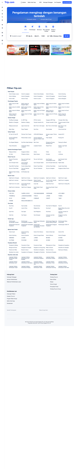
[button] (2, 2)
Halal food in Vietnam (51, 178)
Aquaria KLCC (61, 134)
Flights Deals (61, 162)
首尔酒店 (60, 237)
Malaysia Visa (37, 208)
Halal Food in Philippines (26, 180)
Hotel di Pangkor (62, 235)
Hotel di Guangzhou (38, 96)
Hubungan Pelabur (11, 293)
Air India (11, 154)
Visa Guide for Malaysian (51, 205)
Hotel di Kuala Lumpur (14, 94)
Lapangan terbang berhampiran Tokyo (50, 262)
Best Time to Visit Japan (39, 125)
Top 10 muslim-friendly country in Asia (51, 181)
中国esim (36, 195)
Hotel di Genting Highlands (25, 232)
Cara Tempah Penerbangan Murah (50, 160)
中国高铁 (23, 198)
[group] (30, 19)
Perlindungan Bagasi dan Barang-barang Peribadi (51, 222)
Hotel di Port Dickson (38, 231)
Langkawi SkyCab (38, 145)
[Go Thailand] (39, 50)
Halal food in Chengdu (14, 178)
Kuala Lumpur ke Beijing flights (39, 104)
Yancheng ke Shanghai (51, 252)
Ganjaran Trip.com (11, 296)
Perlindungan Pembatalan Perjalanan (27, 225)
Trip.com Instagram (50, 168)
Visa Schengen (37, 215)
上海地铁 (48, 195)
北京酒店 (36, 240)
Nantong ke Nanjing (62, 249)
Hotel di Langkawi (25, 94)
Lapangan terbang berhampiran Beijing (25, 267)
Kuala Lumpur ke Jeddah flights (14, 107)
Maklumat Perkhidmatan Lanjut (14, 281)
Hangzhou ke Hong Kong (39, 247)
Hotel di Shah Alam (50, 231)
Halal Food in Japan (62, 178)
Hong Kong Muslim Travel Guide (51, 188)
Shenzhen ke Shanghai (63, 247)
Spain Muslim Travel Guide (38, 188)
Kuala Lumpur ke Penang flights (51, 114)
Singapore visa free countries (62, 215)
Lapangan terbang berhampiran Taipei (13, 267)
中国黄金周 (36, 198)
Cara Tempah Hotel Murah (62, 160)
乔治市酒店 (23, 240)
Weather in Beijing (25, 122)
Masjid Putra (49, 145)
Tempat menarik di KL (39, 122)
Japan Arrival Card (25, 125)
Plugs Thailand (24, 129)
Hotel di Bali (11, 98)
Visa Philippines (37, 211)
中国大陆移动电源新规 (39, 193)
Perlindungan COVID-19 (63, 224)
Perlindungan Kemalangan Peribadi (13, 222)
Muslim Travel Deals (38, 166)
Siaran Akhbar (53, 279)
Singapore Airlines (25, 151)
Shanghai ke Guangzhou (63, 245)
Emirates (48, 154)
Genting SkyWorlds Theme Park (13, 138)
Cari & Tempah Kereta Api (51, 162)
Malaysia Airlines (12, 151)
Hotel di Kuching (62, 94)
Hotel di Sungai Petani (39, 235)
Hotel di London (37, 98)
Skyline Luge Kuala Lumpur (62, 146)
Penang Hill (61, 137)
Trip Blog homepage (13, 120)
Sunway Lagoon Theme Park (51, 135)
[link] (23, 2)
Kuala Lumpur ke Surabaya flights (12, 114)
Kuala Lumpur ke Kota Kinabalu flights (39, 107)
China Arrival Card (62, 129)
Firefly (47, 151)
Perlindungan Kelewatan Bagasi (39, 222)
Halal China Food (50, 183)
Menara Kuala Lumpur (26, 137)
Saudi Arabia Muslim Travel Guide (25, 184)
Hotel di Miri (61, 231)
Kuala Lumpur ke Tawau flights (26, 114)
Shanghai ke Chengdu (26, 247)
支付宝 (10, 198)
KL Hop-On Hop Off (13, 134)
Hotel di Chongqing (50, 96)
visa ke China (24, 208)
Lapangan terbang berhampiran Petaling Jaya (38, 263)
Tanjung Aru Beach (62, 142)
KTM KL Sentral (37, 120)
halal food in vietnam (13, 180)
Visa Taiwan (24, 215)
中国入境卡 (11, 193)
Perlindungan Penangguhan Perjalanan (27, 222)
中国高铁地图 (49, 193)
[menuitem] (2, 7)
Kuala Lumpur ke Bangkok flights (25, 104)
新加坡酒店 (60, 240)
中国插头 (60, 195)
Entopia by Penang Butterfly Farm (50, 143)
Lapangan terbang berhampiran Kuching (63, 262)
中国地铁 (11, 200)
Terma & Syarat (53, 284)
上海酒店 (36, 237)
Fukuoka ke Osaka (38, 245)
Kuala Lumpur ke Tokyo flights (39, 114)
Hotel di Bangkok (62, 98)
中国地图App (12, 195)
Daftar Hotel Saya (11, 301)
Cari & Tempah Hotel (13, 162)
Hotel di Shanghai (25, 96)
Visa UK (10, 208)
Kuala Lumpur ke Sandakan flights (49, 111)
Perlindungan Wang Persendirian (62, 222)
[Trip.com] (9, 2)
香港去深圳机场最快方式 (27, 200)
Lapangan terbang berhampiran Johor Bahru (27, 262)
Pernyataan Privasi (54, 286)
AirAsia (35, 151)
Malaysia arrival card (13, 125)
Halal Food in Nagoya (26, 187)
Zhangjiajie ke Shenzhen (39, 252)
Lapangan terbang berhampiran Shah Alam (63, 267)
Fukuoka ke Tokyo (25, 245)
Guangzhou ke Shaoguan (27, 252)
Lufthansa (60, 154)
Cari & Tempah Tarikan (39, 162)
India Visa (11, 215)
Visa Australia (49, 129)
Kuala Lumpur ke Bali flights (13, 104)
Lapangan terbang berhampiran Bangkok (39, 258)
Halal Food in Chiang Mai (63, 183)
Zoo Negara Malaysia (13, 142)
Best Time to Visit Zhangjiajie (62, 126)
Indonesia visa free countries (50, 215)
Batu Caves (36, 142)
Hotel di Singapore (50, 98)
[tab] (25, 28)
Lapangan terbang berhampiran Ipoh (13, 262)
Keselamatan (10, 303)
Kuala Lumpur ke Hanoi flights (51, 104)
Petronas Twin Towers (26, 134)
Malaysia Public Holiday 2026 (14, 172)
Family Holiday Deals (26, 166)
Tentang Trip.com (54, 277)
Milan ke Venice (49, 247)
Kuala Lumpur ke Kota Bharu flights (26, 107)
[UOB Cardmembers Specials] (61, 50)
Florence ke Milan (13, 249)
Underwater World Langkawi (25, 146)
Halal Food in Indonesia (14, 187)
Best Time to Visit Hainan (51, 125)
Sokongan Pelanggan (11, 277)
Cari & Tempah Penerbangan (24, 163)
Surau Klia (36, 183)
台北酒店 (23, 237)
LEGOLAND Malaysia (38, 134)
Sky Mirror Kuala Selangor (27, 142)
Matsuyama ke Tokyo (51, 245)
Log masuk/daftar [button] (67, 2)
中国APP (48, 198)
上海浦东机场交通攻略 (26, 195)
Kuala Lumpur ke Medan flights (14, 111)
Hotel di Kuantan (25, 235)
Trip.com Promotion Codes (13, 160)
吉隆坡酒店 (11, 237)
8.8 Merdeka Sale (25, 171)
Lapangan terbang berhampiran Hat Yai (62, 258)
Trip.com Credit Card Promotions (25, 160)
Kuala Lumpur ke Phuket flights (39, 111)
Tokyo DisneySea (13, 145)
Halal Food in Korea (25, 178)
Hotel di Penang (49, 94)
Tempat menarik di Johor (51, 122)
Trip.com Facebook (38, 168)
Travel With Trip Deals (13, 166)
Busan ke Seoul (24, 249)
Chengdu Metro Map (63, 120)
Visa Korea (48, 211)
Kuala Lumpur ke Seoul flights (63, 111)
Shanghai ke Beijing (13, 245)
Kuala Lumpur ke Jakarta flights (63, 104)
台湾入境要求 (61, 193)
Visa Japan (23, 211)
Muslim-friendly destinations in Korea (38, 181)
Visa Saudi (48, 208)
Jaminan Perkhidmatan (12, 279)
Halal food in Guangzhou (39, 178)
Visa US (60, 205)
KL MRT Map (24, 120)
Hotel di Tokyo (24, 98)
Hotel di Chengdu (62, 96)
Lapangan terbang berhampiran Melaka (50, 258)
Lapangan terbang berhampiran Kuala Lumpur (13, 258)
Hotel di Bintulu (49, 235)
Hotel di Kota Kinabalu (39, 94)
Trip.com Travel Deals (13, 168)
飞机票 (59, 198)
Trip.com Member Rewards (25, 169)
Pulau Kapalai (49, 137)
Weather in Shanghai (13, 122)
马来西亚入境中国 (25, 193)
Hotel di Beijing (12, 96)
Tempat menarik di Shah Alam (63, 123)
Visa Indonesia (37, 205)
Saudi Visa (11, 211)
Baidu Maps (11, 129)
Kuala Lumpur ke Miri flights (26, 111)
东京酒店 (48, 240)
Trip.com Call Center (38, 159)
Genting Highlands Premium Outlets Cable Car (39, 139)
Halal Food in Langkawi (63, 180)
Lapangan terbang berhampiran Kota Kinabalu (25, 258)
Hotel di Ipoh (12, 231)
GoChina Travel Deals (50, 166)
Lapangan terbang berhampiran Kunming (51, 267)
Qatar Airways (37, 154)
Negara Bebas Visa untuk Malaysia (64, 209)
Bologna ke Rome (13, 247)
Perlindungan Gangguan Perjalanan (51, 225)
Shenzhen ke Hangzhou (39, 249)
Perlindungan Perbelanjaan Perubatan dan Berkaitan (39, 226)
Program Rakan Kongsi (12, 298)
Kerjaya (51, 281)
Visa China (36, 129)
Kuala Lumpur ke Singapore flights (62, 114)
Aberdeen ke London (14, 252)
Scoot (59, 151)
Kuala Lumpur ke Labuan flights (63, 107)
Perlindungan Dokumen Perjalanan (14, 225)
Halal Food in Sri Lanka (14, 183)
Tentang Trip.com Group (55, 289)
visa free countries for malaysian (63, 212)
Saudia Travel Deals (62, 166)
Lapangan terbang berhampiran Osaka (38, 267)
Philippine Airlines (25, 154)
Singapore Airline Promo (63, 168)
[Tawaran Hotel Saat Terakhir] (17, 50)
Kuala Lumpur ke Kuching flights (51, 107)
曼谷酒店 (48, 237)
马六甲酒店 (11, 240)
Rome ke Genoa (49, 249)
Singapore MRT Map (50, 120)
